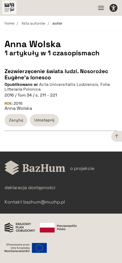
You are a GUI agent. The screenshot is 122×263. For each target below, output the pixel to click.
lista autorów (33, 23)
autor (57, 23)
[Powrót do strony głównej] (35, 168)
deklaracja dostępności (30, 187)
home (9, 23)
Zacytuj (16, 120)
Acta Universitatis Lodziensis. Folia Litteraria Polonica (57, 87)
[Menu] (101, 8)
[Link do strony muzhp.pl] (9, 8)
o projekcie (82, 168)
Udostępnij (44, 120)
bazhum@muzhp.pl (44, 202)
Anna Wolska (18, 108)
